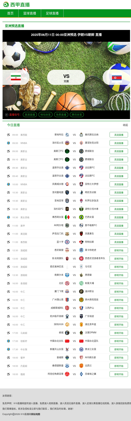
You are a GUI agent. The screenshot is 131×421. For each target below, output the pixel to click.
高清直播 (30, 114)
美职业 (23, 151)
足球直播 (52, 13)
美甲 (22, 225)
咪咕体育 (45, 114)
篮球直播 (29, 13)
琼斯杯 (23, 341)
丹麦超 (23, 365)
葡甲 (22, 357)
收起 (125, 125)
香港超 (23, 283)
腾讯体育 (77, 114)
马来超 (23, 332)
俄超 (22, 374)
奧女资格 (24, 217)
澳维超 (23, 275)
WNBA (23, 143)
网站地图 (35, 414)
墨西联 (23, 134)
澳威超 (23, 250)
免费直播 (61, 114)
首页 (10, 13)
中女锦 (23, 349)
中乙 (22, 291)
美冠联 (23, 233)
